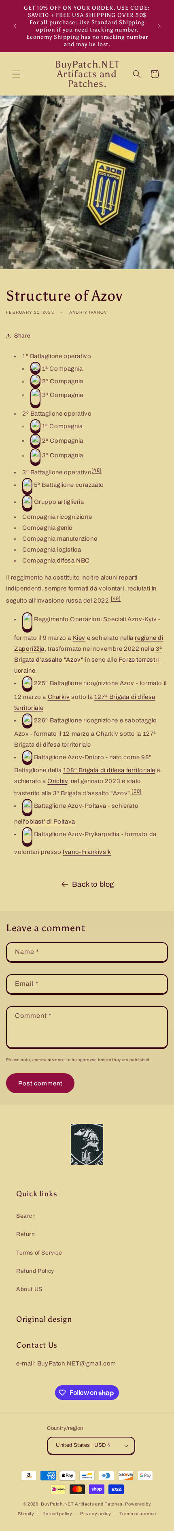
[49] (116, 598)
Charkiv (59, 697)
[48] (96, 470)
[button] (16, 74)
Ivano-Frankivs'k (87, 852)
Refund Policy (35, 1271)
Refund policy (57, 1513)
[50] (136, 791)
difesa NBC (73, 560)
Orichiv (57, 781)
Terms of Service (39, 1253)
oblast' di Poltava (50, 821)
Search (26, 1216)
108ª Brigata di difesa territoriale (109, 770)
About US (29, 1289)
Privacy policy (95, 1513)
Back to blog (93, 884)
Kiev (79, 638)
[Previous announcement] (15, 26)
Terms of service (137, 1513)
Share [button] (22, 336)
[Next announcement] (159, 26)
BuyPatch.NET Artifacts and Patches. (82, 1503)
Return (25, 1234)
